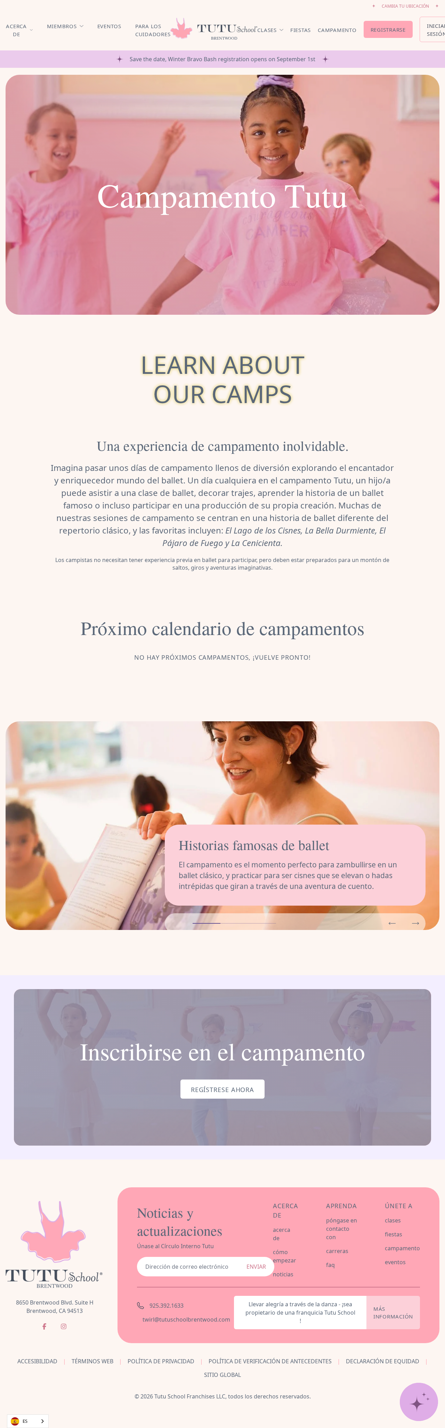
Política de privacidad (161, 1361)
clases (393, 1220)
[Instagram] (63, 1326)
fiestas (393, 1234)
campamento (402, 1248)
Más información (393, 1312)
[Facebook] (44, 1326)
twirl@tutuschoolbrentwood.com (184, 1319)
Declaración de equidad (382, 1361)
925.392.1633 (166, 1305)
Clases (267, 29)
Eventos (109, 26)
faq (330, 1265)
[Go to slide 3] (262, 923)
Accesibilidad (37, 1361)
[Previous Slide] (392, 923)
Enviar (256, 1266)
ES (25, 1421)
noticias (283, 1274)
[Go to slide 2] (234, 923)
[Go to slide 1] (206, 923)
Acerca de (16, 30)
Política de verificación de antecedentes (270, 1361)
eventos (395, 1262)
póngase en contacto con (341, 1229)
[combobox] (28, 1421)
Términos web (92, 1361)
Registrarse (388, 29)
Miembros (62, 26)
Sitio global (222, 1375)
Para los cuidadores (153, 30)
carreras (337, 1251)
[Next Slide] (415, 923)
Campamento (337, 29)
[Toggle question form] (419, 1402)
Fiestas (300, 29)
